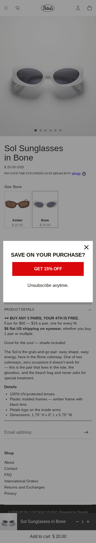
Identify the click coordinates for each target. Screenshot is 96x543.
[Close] (86, 247)
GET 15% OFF (48, 269)
